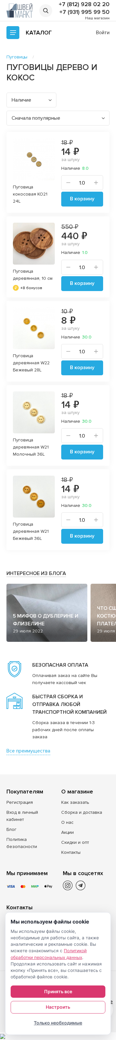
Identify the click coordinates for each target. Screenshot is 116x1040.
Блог (11, 829)
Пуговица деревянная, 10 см (33, 274)
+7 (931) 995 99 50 (84, 11)
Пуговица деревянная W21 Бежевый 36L (31, 531)
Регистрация (19, 802)
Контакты (71, 852)
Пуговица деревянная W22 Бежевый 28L (31, 363)
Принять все (58, 991)
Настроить (58, 1007)
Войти (103, 32)
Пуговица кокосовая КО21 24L (30, 194)
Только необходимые (58, 1022)
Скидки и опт (75, 842)
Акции (67, 832)
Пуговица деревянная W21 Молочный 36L (31, 447)
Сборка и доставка (81, 812)
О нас (67, 822)
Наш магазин (97, 18)
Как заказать (75, 802)
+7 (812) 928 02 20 (84, 4)
